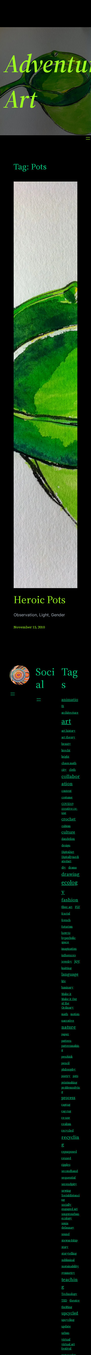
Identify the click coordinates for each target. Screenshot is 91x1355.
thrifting (66, 1307)
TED (64, 1300)
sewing (66, 1191)
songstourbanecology (70, 1216)
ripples (65, 1165)
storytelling (69, 1253)
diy (63, 867)
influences (68, 955)
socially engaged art (69, 1207)
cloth (72, 770)
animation (69, 702)
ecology (69, 886)
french (66, 920)
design (65, 845)
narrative (67, 1021)
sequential (68, 1177)
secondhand (69, 1171)
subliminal (68, 1260)
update (66, 1326)
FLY (77, 907)
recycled (67, 1130)
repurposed (69, 1152)
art (66, 721)
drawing (70, 874)
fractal (65, 913)
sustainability (70, 1266)
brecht (65, 750)
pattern (66, 1041)
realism (66, 1124)
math (64, 1014)
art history (68, 731)
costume (67, 797)
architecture (69, 713)
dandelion (68, 839)
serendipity (69, 1184)
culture (68, 832)
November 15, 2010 (29, 627)
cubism (66, 826)
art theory (68, 737)
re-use (65, 1118)
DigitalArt (67, 852)
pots (75, 1076)
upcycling (67, 1320)
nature (68, 1027)
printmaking (69, 1082)
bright (65, 757)
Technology (69, 1294)
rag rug (66, 1111)
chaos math (68, 763)
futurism (67, 927)
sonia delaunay (67, 1225)
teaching (69, 1283)
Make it (66, 994)
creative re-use (69, 811)
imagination (69, 949)
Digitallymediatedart (70, 859)
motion (75, 1014)
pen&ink (67, 1057)
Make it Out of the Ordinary (69, 1003)
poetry (65, 1076)
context (66, 791)
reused (66, 1158)
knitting (66, 968)
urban (65, 1333)
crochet (68, 819)
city (63, 770)
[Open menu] (88, 138)
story (64, 1247)
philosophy (68, 1069)
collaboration (70, 780)
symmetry (68, 1273)
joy (77, 961)
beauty (66, 744)
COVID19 (67, 804)
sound (65, 1234)
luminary (67, 987)
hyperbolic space (68, 940)
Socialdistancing (70, 1198)
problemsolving (70, 1090)
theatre (75, 1300)
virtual (65, 1339)
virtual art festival (68, 1346)
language (69, 974)
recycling (70, 1141)
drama (72, 867)
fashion (69, 900)
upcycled (69, 1313)
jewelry (66, 962)
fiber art (66, 907)
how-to (65, 933)
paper (65, 1034)
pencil (65, 1063)
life (63, 981)
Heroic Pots (39, 599)
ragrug (65, 1105)
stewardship (69, 1240)
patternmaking (70, 1048)
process (68, 1097)
